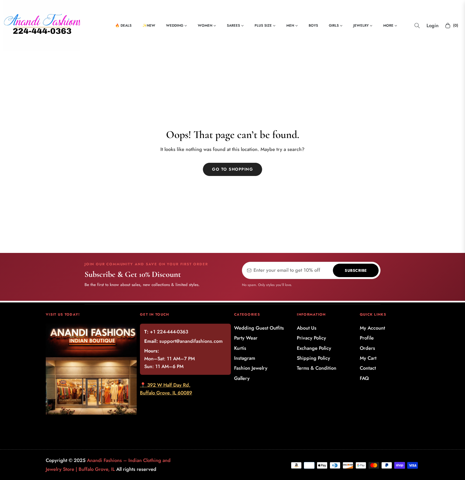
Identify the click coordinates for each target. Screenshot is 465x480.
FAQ (364, 378)
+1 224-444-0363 (169, 331)
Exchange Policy (314, 348)
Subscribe (356, 270)
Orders (367, 348)
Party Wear (246, 337)
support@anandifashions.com (191, 341)
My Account (372, 327)
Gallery (242, 378)
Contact (368, 368)
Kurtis (240, 348)
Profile (367, 337)
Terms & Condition (316, 368)
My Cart (368, 358)
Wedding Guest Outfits (259, 327)
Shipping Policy (313, 358)
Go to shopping (232, 169)
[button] (417, 25)
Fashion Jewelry (250, 368)
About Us (306, 327)
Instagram (244, 358)
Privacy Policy (311, 337)
